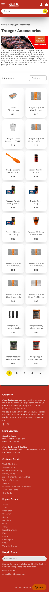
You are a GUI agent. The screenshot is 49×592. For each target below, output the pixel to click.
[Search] (45, 11)
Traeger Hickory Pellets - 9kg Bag (36, 321)
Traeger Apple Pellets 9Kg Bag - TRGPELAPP (36, 352)
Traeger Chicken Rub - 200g (13, 227)
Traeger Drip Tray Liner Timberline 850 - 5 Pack (13, 258)
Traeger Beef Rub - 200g (36, 165)
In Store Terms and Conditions (16, 487)
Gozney (5, 517)
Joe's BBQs (28, 587)
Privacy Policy (8, 474)
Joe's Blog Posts (10, 490)
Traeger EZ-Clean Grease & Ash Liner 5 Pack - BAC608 (36, 227)
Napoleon (6, 520)
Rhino (5, 536)
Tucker (5, 504)
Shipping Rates (9, 467)
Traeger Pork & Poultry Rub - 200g (13, 196)
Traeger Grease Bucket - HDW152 (13, 134)
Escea (5, 533)
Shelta (5, 543)
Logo (13, 5)
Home (4, 25)
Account (41, 4)
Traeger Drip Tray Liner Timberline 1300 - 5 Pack (36, 258)
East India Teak (9, 530)
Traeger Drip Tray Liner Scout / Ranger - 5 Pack (36, 102)
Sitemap (6, 483)
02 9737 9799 (8, 570)
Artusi (5, 508)
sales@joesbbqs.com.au (13, 574)
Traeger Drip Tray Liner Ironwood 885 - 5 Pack (13, 289)
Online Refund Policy (12, 471)
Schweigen (7, 540)
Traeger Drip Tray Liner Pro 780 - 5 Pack (36, 289)
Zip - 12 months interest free (16, 477)
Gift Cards (7, 493)
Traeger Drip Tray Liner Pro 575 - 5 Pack (36, 134)
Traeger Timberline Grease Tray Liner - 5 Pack (13, 102)
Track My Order (9, 464)
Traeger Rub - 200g (36, 196)
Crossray (6, 514)
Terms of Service (10, 480)
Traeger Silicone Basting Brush (13, 165)
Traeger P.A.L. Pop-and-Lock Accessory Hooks (13, 321)
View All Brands (9, 546)
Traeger (5, 527)
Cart (46, 4)
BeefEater (7, 511)
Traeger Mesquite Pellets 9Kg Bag (13, 352)
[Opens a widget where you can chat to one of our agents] (39, 587)
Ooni (4, 524)
